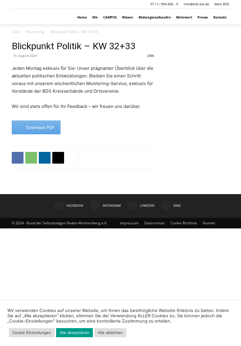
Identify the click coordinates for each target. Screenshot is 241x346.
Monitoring (35, 31)
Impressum (129, 223)
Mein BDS (222, 4)
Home (82, 17)
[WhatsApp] (31, 158)
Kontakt (220, 17)
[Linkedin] (45, 158)
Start (16, 31)
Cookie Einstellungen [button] (31, 332)
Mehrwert (184, 17)
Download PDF (40, 127)
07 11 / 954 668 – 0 (164, 4)
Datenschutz (154, 223)
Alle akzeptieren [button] (74, 332)
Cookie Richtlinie (183, 223)
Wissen (127, 17)
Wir (95, 17)
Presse (203, 17)
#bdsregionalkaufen (154, 17)
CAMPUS (110, 17)
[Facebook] (18, 158)
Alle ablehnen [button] (110, 332)
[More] (72, 158)
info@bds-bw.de (196, 4)
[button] (16, 4)
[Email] (58, 158)
